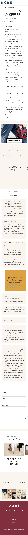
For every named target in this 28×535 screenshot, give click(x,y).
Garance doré (14, 505)
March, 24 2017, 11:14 (15, 295)
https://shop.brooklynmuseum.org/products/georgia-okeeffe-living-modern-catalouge (15, 285)
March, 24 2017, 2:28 (16, 272)
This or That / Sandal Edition (14, 461)
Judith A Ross (7, 242)
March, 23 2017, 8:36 (13, 221)
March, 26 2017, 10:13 (13, 327)
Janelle (6, 201)
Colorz (15, 531)
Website (4, 398)
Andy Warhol (14, 82)
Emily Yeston (14, 18)
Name (4, 386)
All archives (14, 466)
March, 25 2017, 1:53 (13, 307)
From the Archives (14, 436)
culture (14, 150)
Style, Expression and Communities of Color (14, 169)
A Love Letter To (9, 149)
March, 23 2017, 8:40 (17, 242)
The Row (7, 62)
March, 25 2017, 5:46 (13, 319)
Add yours (14, 195)
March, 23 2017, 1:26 (14, 201)
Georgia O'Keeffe (8, 150)
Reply (22, 201)
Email (4, 392)
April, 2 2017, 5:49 (18, 347)
